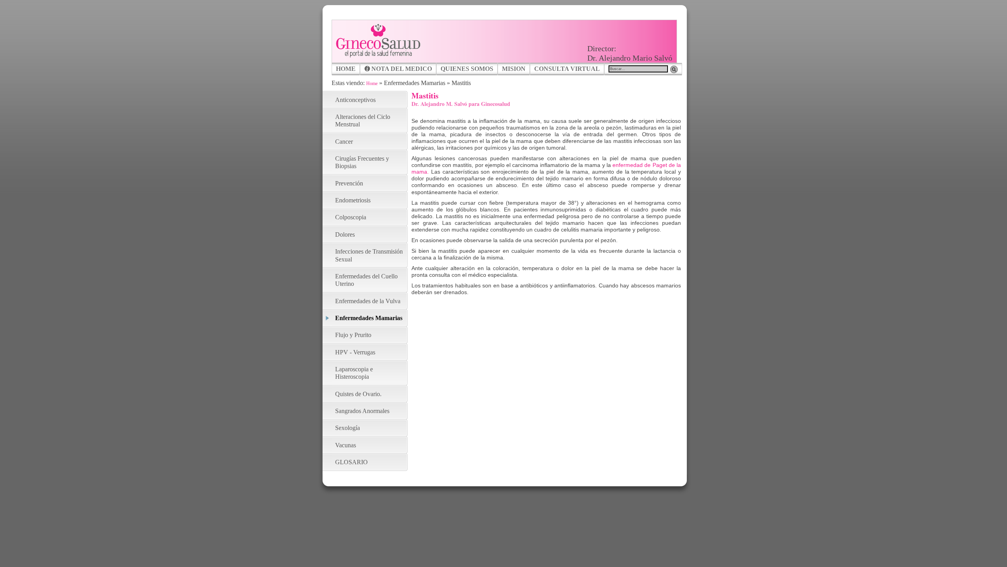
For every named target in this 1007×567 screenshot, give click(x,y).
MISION (514, 68)
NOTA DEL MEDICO (401, 68)
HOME (346, 68)
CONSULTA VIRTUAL (567, 68)
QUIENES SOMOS (467, 68)
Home (372, 83)
